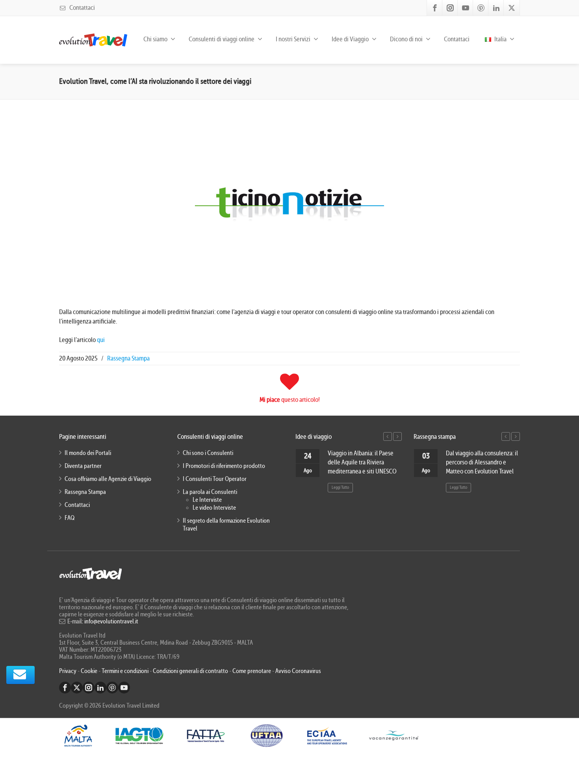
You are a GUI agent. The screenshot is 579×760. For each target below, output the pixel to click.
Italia (500, 39)
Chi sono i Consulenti (208, 453)
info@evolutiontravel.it (111, 621)
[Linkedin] (496, 8)
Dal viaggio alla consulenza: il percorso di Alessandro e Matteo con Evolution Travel (482, 462)
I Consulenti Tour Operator (215, 479)
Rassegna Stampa (128, 358)
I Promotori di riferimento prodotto (224, 466)
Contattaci (81, 7)
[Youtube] (465, 8)
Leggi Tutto (340, 487)
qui (100, 340)
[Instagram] (450, 8)
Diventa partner (83, 466)
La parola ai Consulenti (210, 492)
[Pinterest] (481, 8)
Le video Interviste (214, 507)
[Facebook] (435, 8)
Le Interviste (207, 499)
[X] (512, 8)
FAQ (69, 517)
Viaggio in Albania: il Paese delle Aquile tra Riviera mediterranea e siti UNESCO (362, 462)
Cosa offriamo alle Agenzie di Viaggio (108, 479)
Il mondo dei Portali (88, 453)
